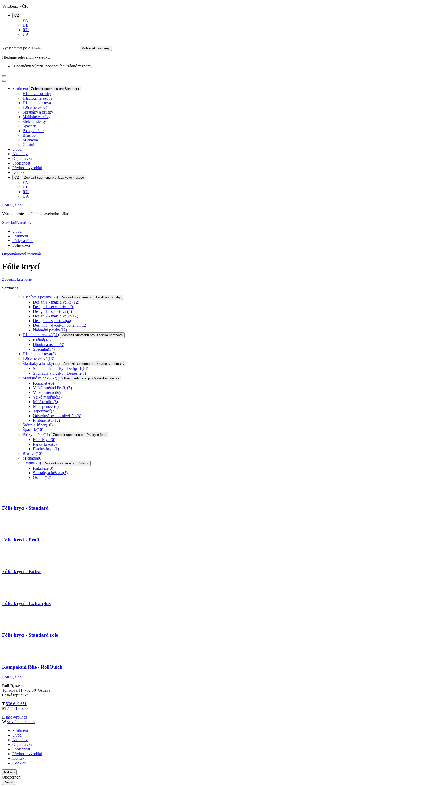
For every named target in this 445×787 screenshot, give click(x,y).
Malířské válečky (36, 117)
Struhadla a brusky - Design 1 (60, 368)
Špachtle (30, 126)
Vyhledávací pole (16, 48)
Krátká (42, 340)
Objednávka (22, 158)
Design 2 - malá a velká (55, 316)
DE (25, 25)
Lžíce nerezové (35, 107)
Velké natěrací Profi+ (52, 388)
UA (26, 34)
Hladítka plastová (37, 103)
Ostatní (28, 144)
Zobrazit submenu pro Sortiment (55, 89)
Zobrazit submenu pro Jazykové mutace (54, 177)
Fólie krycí (44, 439)
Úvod (17, 149)
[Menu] (4, 76)
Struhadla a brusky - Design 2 (59, 373)
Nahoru (9, 772)
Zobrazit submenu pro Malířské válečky (89, 378)
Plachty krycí (46, 449)
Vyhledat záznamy (96, 48)
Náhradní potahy (50, 330)
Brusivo (29, 135)
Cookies (19, 763)
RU (26, 30)
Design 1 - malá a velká (56, 302)
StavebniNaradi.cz (17, 222)
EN (25, 20)
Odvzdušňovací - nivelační (57, 415)
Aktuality (20, 154)
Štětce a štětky (34, 121)
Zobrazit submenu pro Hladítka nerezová (92, 335)
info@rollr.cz (16, 717)
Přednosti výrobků (27, 168)
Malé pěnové (46, 406)
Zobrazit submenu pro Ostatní (66, 463)
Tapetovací (44, 411)
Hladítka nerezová (37, 98)
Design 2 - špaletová (52, 320)
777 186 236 (17, 708)
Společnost (21, 163)
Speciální (44, 349)
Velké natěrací (47, 392)
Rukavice (43, 468)
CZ (16, 16)
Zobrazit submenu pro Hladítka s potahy (91, 297)
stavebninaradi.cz (21, 722)
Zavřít (8, 782)
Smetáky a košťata (50, 473)
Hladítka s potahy (37, 93)
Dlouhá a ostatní (48, 344)
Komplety (43, 383)
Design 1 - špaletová (52, 311)
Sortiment (20, 88)
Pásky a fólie (33, 130)
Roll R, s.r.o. (12, 205)
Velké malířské (47, 397)
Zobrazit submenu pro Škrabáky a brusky (93, 364)
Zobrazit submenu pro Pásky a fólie (79, 435)
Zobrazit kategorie (17, 279)
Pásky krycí (45, 444)
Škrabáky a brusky (38, 112)
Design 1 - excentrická (53, 307)
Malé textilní (45, 402)
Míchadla (30, 140)
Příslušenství (46, 420)
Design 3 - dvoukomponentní (60, 325)
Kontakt (18, 172)
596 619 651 (16, 704)
